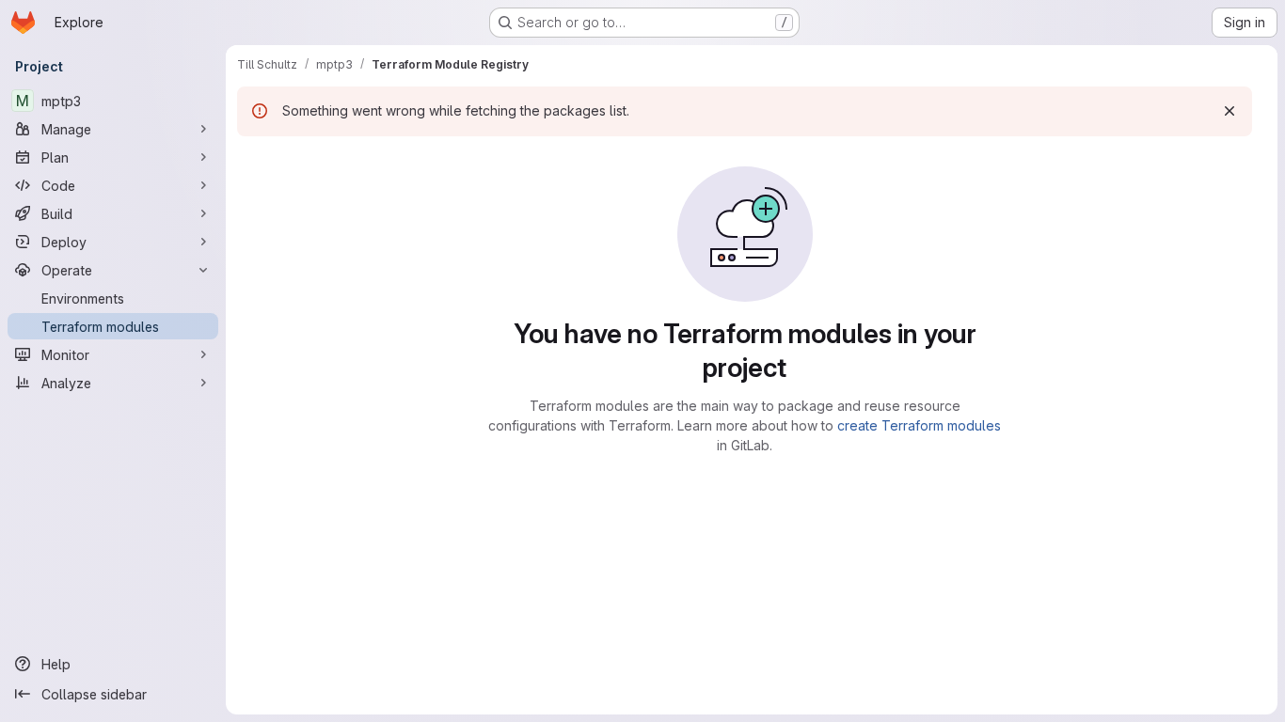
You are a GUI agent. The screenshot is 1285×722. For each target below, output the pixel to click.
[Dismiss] (1229, 111)
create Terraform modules (919, 425)
